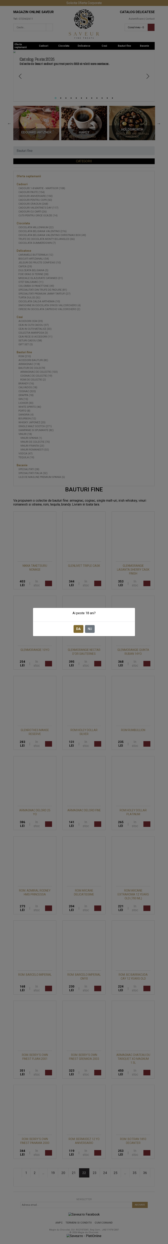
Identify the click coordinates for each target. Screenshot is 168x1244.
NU (90, 629)
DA (78, 629)
